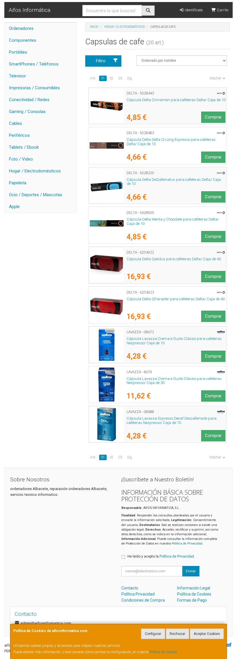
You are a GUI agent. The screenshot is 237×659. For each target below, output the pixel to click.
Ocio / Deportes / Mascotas (35, 194)
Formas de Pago (192, 600)
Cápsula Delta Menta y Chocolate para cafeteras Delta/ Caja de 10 (173, 221)
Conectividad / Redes (29, 99)
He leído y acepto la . (161, 556)
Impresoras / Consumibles (34, 87)
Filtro (100, 60)
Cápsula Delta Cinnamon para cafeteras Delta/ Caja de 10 (176, 100)
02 (112, 78)
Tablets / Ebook (24, 147)
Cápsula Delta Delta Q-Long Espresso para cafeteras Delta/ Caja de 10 (171, 141)
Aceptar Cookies (207, 634)
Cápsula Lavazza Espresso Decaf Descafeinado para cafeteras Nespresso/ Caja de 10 (171, 420)
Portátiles (18, 52)
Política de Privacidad (187, 543)
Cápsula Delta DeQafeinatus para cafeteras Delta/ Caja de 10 (174, 181)
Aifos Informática (29, 10)
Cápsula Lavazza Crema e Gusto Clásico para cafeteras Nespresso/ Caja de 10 (174, 340)
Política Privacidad (138, 594)
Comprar (213, 117)
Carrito (222, 10)
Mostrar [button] (216, 78)
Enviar (191, 571)
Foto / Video (21, 159)
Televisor (17, 76)
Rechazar (177, 634)
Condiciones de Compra (143, 600)
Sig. (130, 78)
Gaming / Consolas (27, 111)
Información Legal (193, 588)
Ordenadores (21, 28)
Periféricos (19, 135)
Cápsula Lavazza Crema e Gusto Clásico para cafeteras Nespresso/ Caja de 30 (174, 380)
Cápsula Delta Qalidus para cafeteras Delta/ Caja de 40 (174, 259)
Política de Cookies (163, 652)
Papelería (17, 182)
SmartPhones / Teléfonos (33, 64)
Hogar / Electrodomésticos (35, 171)
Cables (15, 123)
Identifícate (193, 10)
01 (103, 78)
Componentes (22, 40)
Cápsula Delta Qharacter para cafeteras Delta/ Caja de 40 (176, 299)
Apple (14, 206)
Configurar (153, 634)
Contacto (129, 588)
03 (120, 78)
